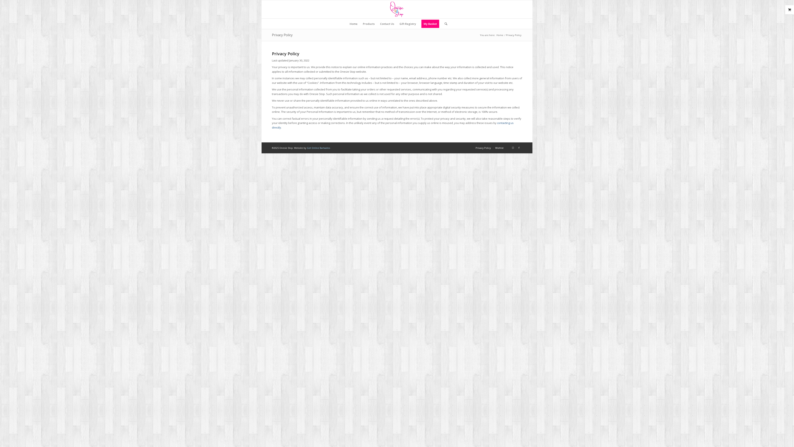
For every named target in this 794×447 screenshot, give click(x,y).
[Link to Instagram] (513, 148)
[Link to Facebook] (519, 148)
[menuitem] (353, 24)
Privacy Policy (282, 35)
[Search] (444, 24)
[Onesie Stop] (397, 9)
